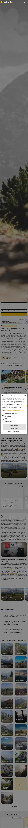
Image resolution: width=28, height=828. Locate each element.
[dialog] (14, 414)
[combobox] (25, 395)
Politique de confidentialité (13, 410)
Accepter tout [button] (14, 425)
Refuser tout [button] (14, 428)
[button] (14, 432)
